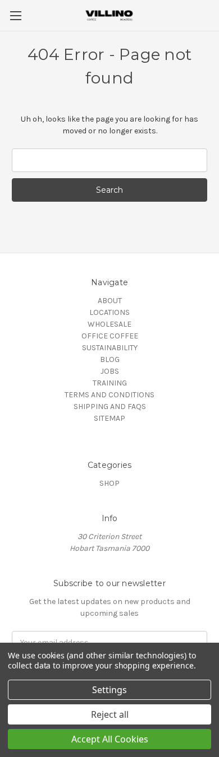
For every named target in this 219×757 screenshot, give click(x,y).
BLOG (110, 359)
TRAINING (110, 383)
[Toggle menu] (15, 15)
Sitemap (109, 418)
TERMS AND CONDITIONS (109, 395)
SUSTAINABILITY (110, 347)
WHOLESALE (109, 324)
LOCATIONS (109, 312)
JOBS (110, 371)
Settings (109, 690)
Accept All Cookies (109, 739)
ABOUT (110, 300)
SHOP (109, 483)
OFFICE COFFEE (109, 336)
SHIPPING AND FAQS (110, 406)
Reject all (110, 714)
